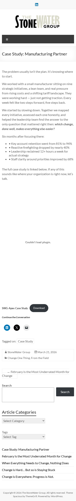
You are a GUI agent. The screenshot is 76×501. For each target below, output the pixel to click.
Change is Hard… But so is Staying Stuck (28, 470)
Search (7, 385)
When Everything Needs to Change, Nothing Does (35, 463)
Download (39, 308)
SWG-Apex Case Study (15, 308)
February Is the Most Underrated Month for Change (35, 373)
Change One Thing (19, 358)
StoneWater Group (19, 352)
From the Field (40, 358)
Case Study (25, 341)
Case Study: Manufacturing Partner (25, 449)
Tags (5, 432)
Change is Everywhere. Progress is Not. (28, 476)
